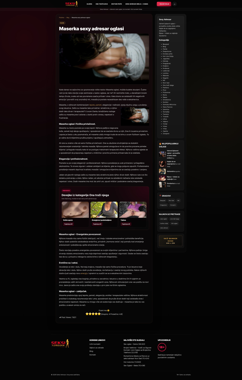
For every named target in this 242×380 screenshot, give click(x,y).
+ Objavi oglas (164, 4)
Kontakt (93, 355)
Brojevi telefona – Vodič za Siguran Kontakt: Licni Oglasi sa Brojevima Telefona (137, 350)
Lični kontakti (95, 344)
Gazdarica (162, 36)
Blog (68, 17)
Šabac (165, 97)
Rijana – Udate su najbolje (168, 33)
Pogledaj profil (68, 224)
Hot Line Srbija (168, 56)
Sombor (165, 102)
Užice (165, 119)
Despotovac (167, 51)
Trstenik (165, 117)
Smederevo (167, 100)
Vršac (165, 129)
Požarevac (166, 92)
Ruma (165, 95)
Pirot (164, 90)
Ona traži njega (102, 4)
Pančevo (166, 88)
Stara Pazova (167, 107)
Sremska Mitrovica (169, 104)
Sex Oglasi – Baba (131, 366)
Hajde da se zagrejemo (167, 28)
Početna (61, 17)
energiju (84, 273)
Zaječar (165, 131)
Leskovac (166, 71)
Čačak (165, 49)
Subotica (166, 109)
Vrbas (165, 126)
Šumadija (166, 112)
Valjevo (165, 121)
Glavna (89, 4)
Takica (123, 220)
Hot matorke (129, 362)
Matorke (166, 75)
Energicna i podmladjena (101, 220)
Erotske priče (116, 4)
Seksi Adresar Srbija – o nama (136, 4)
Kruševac (166, 68)
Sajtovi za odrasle (97, 348)
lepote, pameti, (95, 105)
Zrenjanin (166, 134)
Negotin (165, 78)
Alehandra (162, 31)
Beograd (166, 44)
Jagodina (166, 59)
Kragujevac (167, 63)
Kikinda (165, 61)
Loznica (165, 73)
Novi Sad (166, 83)
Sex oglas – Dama (131, 344)
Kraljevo (166, 66)
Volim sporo (68, 220)
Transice (166, 114)
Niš (164, 80)
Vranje (165, 124)
